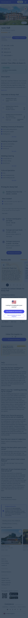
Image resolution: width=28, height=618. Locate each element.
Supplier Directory (5, 580)
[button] (23, 285)
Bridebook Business (6, 572)
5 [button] (20, 285)
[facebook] (12, 336)
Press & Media (5, 563)
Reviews (15, 60)
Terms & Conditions (22, 606)
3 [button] (13, 285)
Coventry (12, 30)
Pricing (9, 60)
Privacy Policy (12, 606)
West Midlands (6, 30)
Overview (3, 60)
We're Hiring (4, 561)
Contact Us (4, 565)
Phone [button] (23, 321)
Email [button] (14, 321)
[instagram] (15, 336)
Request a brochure (20, 37)
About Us (3, 559)
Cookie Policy (5, 606)
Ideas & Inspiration (6, 582)
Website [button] (6, 321)
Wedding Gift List (5, 584)
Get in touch (22, 60)
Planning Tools (5, 578)
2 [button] (10, 285)
